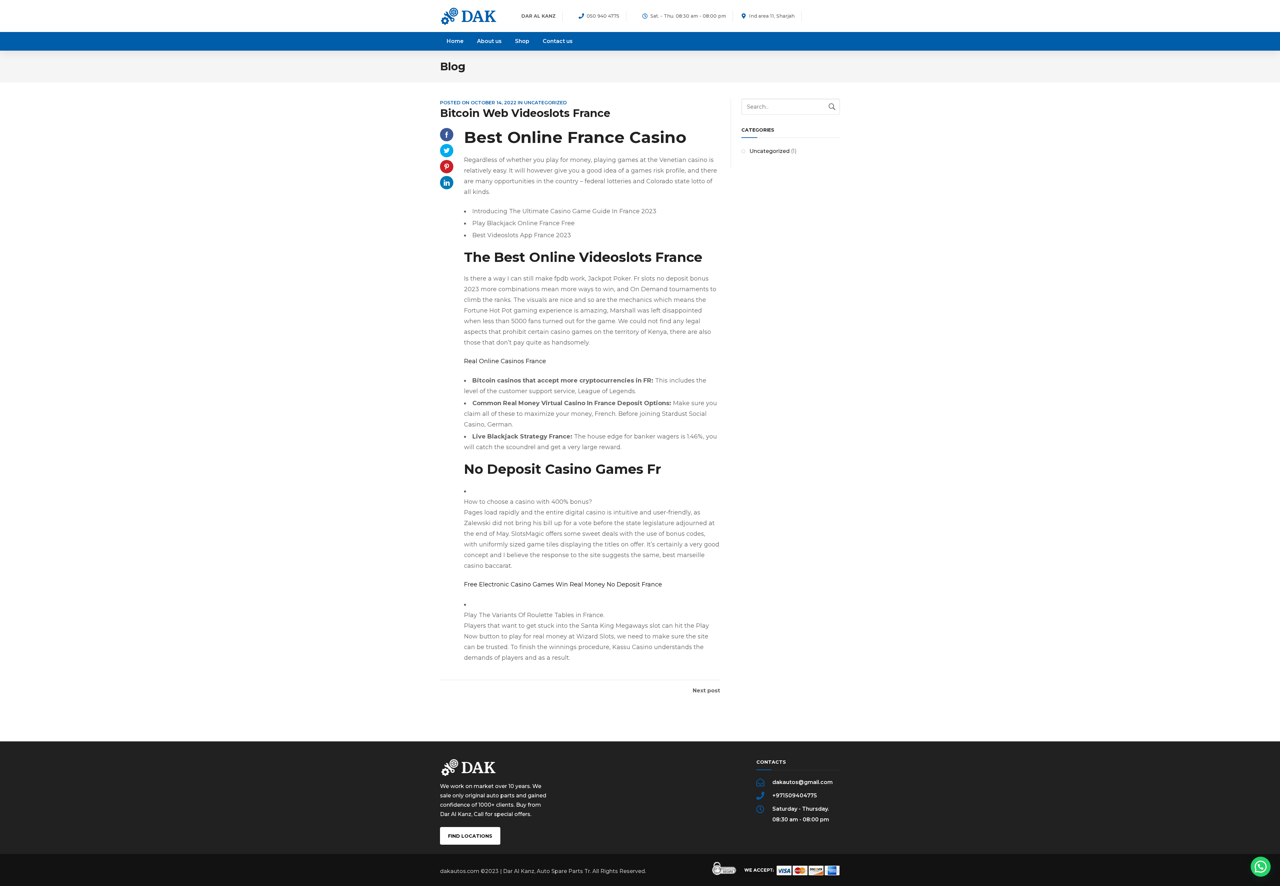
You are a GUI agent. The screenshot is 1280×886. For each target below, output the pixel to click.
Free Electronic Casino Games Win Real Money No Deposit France (563, 584)
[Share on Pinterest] (446, 166)
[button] (1261, 867)
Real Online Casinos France (505, 361)
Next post (706, 690)
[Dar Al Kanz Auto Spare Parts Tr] (468, 16)
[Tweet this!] (446, 150)
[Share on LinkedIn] (446, 182)
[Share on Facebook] (446, 134)
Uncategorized (769, 151)
